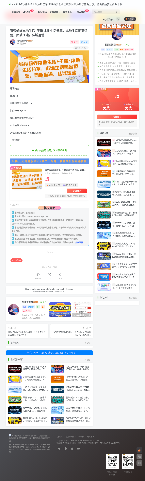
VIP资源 (28, 11)
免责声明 (79, 242)
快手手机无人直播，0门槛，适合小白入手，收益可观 (35, 409)
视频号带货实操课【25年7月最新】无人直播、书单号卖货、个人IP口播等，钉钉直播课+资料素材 (78, 391)
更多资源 (133, 133)
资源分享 (54, 11)
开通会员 (131, 19)
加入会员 (82, 11)
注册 (110, 19)
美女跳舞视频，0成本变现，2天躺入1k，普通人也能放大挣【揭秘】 (78, 369)
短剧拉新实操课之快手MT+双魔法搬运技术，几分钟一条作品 (124, 277)
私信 (86, 42)
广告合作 (80, 436)
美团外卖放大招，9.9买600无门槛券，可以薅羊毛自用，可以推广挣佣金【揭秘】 (36, 421)
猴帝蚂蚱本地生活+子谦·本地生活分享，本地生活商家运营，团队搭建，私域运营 (49, 32)
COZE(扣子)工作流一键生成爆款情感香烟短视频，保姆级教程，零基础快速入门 (78, 421)
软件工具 (67, 11)
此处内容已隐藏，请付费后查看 (50, 150)
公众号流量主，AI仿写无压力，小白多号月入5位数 (124, 265)
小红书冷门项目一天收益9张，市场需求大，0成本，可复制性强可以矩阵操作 (35, 390)
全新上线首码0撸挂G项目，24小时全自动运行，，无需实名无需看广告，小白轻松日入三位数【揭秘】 (124, 288)
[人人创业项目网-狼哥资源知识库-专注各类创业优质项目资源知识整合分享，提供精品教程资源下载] (29, 437)
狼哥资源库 (75, 440)
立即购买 (77, 191)
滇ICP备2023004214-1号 (89, 440)
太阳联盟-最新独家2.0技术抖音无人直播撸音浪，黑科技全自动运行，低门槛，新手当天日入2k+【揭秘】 (35, 370)
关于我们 (59, 436)
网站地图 (90, 436)
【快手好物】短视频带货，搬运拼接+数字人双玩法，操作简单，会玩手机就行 (78, 379)
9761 (32, 307)
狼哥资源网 (22, 40)
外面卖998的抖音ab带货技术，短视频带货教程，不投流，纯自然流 (35, 379)
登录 (105, 19)
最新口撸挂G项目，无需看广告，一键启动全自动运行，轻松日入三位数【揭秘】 (36, 400)
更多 (89, 342)
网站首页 (15, 11)
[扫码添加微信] (139, 456)
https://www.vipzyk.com (37, 216)
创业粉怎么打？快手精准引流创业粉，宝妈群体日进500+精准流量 (78, 400)
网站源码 (42, 11)
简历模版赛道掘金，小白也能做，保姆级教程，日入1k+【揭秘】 (78, 410)
